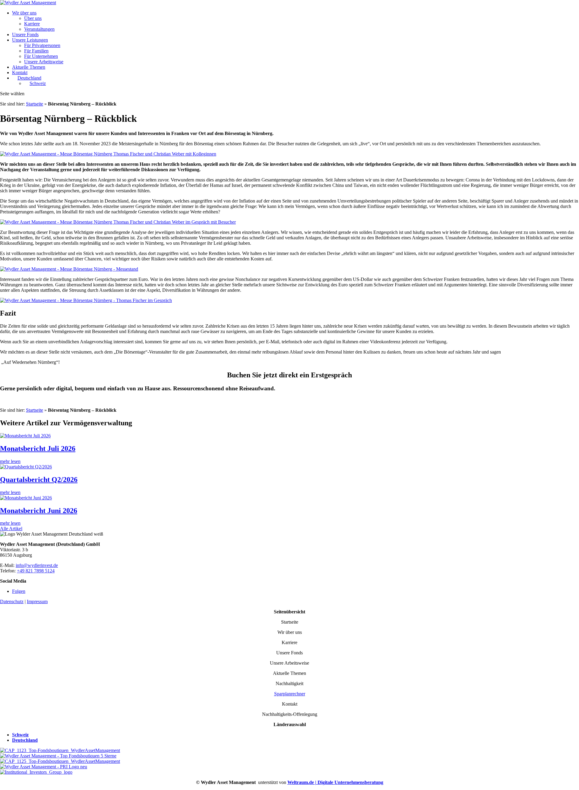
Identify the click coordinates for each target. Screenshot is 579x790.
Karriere (32, 23)
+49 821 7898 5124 (36, 570)
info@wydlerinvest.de (37, 565)
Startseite (34, 103)
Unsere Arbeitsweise (43, 61)
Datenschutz (12, 601)
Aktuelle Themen (28, 67)
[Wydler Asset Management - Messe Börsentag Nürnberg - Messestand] (69, 269)
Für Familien (36, 50)
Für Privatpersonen (42, 45)
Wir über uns (24, 12)
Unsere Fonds (25, 34)
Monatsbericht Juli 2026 (37, 448)
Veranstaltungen (39, 29)
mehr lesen (10, 461)
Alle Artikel (11, 528)
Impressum (37, 601)
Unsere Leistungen (30, 39)
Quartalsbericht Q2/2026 (39, 479)
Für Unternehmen (41, 56)
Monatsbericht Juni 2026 (38, 511)
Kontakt (19, 72)
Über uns (33, 18)
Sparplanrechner (289, 693)
